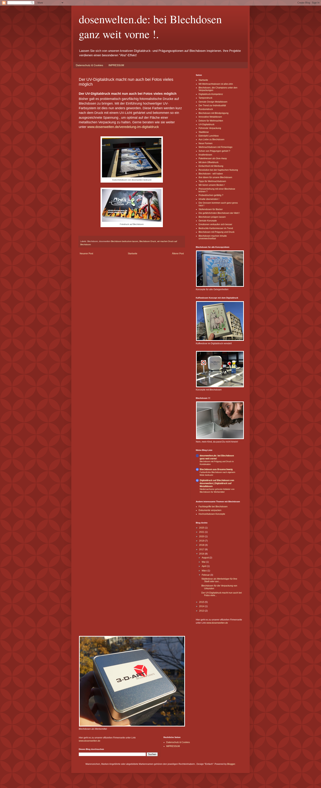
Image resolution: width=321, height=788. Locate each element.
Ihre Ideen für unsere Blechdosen (215, 177)
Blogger (231, 764)
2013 (202, 610)
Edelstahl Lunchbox (209, 135)
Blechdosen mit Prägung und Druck (216, 232)
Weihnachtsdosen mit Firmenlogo (215, 147)
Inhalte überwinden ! (209, 199)
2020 (202, 536)
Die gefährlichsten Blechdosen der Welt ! (219, 213)
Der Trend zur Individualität (212, 105)
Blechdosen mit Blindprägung (213, 113)
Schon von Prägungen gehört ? (214, 151)
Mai (204, 562)
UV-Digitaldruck (206, 124)
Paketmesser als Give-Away (213, 158)
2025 (202, 527)
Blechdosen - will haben (211, 173)
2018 (202, 545)
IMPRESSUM (116, 65)
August (205, 557)
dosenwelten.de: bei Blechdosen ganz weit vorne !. (150, 26)
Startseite (132, 253)
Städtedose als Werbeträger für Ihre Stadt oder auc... (219, 580)
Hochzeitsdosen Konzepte (212, 514)
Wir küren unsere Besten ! (212, 185)
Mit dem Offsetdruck (208, 162)
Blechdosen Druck (147, 241)
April (204, 566)
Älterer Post (178, 253)
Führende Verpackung (210, 128)
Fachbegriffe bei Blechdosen (213, 506)
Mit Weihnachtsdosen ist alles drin (216, 84)
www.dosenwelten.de (217, 623)
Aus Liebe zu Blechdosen (211, 139)
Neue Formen (206, 143)
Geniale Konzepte (208, 220)
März (204, 570)
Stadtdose (204, 132)
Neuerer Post (86, 253)
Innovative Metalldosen (210, 117)
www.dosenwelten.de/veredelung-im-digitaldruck (123, 127)
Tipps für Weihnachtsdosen (212, 181)
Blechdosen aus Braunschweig (216, 469)
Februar (206, 575)
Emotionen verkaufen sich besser (215, 224)
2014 (202, 606)
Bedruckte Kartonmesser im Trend (216, 228)
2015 (202, 602)
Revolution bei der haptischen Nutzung (218, 170)
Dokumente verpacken (210, 510)
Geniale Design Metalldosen (213, 101)
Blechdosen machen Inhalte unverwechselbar (213, 237)
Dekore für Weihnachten (211, 120)
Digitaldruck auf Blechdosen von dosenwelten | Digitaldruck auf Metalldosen (217, 483)
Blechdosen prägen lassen (212, 217)
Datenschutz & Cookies (89, 65)
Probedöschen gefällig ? (211, 195)
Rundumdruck (206, 109)
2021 (202, 532)
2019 (202, 540)
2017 (202, 549)
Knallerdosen (205, 154)
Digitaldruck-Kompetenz (211, 94)
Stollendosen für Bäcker (211, 209)
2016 (202, 553)
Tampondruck (205, 98)
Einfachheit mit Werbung (211, 166)
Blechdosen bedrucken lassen (124, 241)
